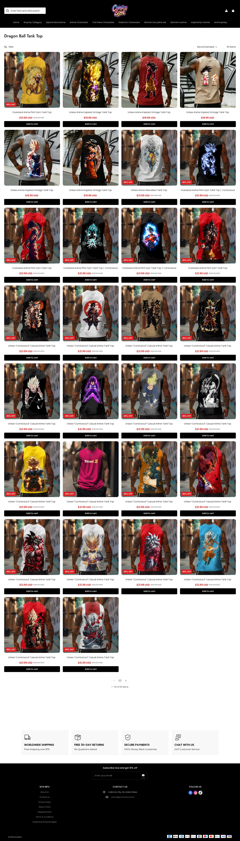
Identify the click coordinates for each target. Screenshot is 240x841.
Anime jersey (220, 22)
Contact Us (45, 797)
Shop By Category (33, 22)
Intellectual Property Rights (45, 822)
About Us (45, 792)
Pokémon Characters (129, 22)
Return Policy (44, 807)
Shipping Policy (44, 812)
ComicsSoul (18, 837)
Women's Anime (178, 22)
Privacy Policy (45, 802)
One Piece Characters (103, 22)
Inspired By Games (200, 22)
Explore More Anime (55, 22)
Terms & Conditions (44, 817)
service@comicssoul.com (122, 797)
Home (16, 22)
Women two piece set (155, 22)
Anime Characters (79, 22)
